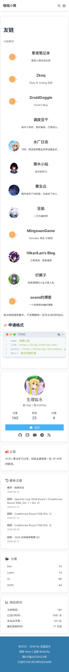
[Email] (35, 435)
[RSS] (49, 435)
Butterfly (45, 651)
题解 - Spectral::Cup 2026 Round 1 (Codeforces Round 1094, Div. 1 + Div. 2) (34, 501)
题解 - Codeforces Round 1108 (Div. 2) (29, 513)
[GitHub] (20, 435)
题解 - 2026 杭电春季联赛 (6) (23, 537)
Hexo (28, 651)
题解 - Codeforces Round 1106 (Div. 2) (29, 525)
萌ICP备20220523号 (34, 656)
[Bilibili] (27, 435)
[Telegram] (42, 435)
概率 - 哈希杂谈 (15, 487)
